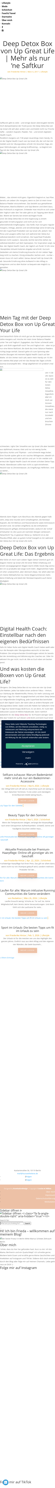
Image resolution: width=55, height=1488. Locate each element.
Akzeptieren (28, 745)
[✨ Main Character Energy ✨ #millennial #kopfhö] (27, 1164)
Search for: (4, 1220)
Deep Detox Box (21, 715)
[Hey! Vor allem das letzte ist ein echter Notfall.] (27, 1065)
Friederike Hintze (18, 71)
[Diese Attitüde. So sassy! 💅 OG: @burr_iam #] (27, 1058)
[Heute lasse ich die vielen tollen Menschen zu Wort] (27, 1043)
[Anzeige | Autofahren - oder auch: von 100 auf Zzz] (27, 1003)
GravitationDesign (20, 1188)
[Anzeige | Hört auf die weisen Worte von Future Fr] (27, 1123)
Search (27, 1223)
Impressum (50, 1195)
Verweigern (28, 751)
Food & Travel (8, 13)
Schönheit (7, 9)
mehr (28, 757)
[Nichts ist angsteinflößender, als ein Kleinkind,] (27, 1077)
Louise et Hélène (44, 1188)
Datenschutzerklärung (45, 1198)
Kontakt (6, 23)
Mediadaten (50, 1202)
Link (28, 718)
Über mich (7, 20)
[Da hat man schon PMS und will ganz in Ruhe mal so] (27, 967)
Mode (4, 6)
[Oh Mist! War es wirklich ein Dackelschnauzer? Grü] (27, 980)
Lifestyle (6, 3)
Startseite (7, 16)
